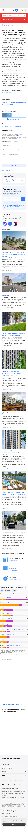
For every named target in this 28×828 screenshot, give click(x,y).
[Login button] (16, 10)
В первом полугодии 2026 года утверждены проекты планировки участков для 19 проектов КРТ (11, 373)
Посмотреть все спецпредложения (12, 704)
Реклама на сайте (19, 780)
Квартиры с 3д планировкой (13, 569)
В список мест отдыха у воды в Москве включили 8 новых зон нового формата (13, 493)
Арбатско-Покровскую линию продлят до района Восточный (14, 414)
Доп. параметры (8, 19)
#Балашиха (5, 126)
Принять (14, 824)
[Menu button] (22, 10)
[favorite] (13, 10)
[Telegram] (9, 115)
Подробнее (4, 821)
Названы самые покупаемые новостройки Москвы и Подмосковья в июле (14, 334)
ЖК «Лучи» (8, 597)
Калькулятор (13, 560)
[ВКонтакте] (4, 115)
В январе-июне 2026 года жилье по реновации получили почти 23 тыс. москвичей (12, 452)
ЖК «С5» (7, 602)
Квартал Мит (8, 624)
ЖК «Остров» (8, 613)
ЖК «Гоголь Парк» (7, 92)
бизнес (14, 590)
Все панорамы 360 (14, 579)
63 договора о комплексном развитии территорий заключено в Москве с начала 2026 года (14, 254)
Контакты (10, 780)
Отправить (14, 165)
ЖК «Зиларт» (8, 618)
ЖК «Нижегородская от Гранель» (14, 629)
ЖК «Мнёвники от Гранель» (12, 645)
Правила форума (7, 170)
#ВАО (11, 126)
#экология (18, 126)
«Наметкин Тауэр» (10, 634)
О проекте (4, 780)
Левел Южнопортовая (11, 608)
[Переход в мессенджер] (19, 784)
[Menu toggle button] (25, 10)
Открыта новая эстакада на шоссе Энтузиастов (12, 294)
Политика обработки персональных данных (13, 791)
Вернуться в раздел (10, 25)
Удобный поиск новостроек (11, 15)
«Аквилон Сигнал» (10, 640)
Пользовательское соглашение (10, 788)
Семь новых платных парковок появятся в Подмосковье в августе (14, 533)
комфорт (7, 590)
